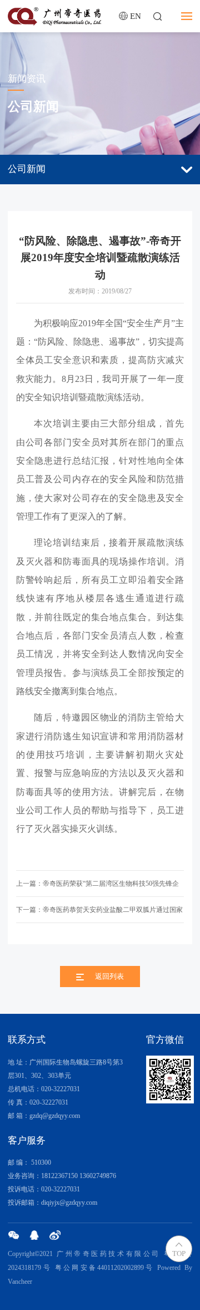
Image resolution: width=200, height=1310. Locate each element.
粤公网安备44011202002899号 (104, 1268)
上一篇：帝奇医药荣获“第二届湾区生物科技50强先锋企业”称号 (97, 888)
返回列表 (109, 976)
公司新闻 (27, 169)
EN (135, 16)
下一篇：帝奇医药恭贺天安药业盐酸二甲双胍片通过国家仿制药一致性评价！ (99, 914)
